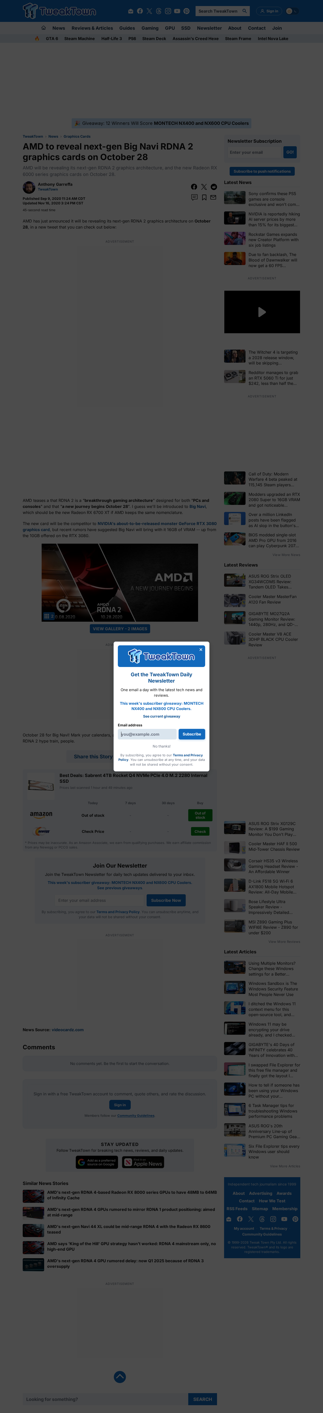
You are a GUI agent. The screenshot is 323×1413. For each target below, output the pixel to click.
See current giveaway (161, 716)
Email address (130, 725)
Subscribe (192, 734)
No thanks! (162, 746)
